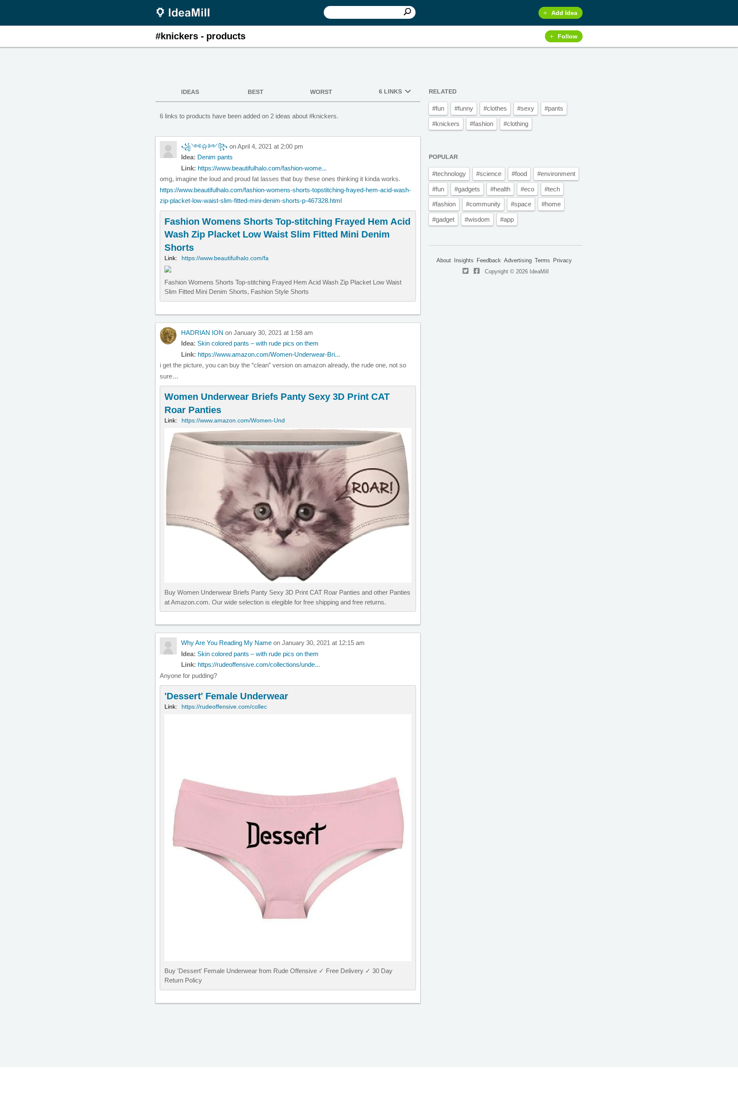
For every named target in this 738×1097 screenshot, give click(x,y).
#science (488, 173)
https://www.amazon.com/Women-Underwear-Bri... (269, 354)
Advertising (518, 260)
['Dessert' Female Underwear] (288, 838)
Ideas (190, 91)
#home (551, 204)
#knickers (446, 123)
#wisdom (477, 219)
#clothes (495, 108)
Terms (542, 260)
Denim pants (215, 157)
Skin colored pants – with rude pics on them (258, 343)
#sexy (525, 108)
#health (500, 189)
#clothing (516, 123)
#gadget (443, 219)
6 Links (390, 91)
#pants (554, 108)
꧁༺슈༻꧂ (204, 146)
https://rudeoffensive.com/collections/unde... (259, 664)
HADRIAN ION (202, 332)
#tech (552, 189)
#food (519, 173)
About (443, 260)
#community (483, 204)
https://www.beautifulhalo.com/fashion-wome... (262, 168)
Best (256, 91)
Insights (464, 260)
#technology (449, 173)
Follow (567, 36)
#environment (556, 173)
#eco (527, 189)
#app (507, 219)
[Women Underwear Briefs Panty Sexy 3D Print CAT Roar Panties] (288, 498)
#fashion (481, 123)
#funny (463, 108)
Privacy (562, 260)
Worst (321, 91)
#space (521, 204)
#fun (438, 108)
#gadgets (467, 189)
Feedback (489, 260)
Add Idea (564, 12)
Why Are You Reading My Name (226, 642)
